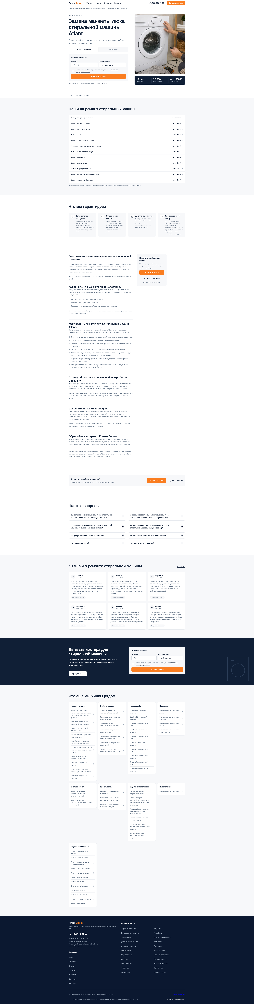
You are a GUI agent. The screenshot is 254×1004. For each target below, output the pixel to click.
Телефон (74, 61)
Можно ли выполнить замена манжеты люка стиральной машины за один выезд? (149, 526)
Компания (73, 952)
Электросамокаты (160, 959)
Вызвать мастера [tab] (84, 49)
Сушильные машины (128, 946)
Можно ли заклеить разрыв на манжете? (148, 535)
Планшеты (158, 946)
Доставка (72, 979)
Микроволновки (126, 955)
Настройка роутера (161, 963)
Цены (99, 3)
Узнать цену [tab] (113, 49)
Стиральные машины (128, 928)
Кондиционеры (126, 963)
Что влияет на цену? (80, 543)
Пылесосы (124, 959)
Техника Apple (159, 950)
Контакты (117, 3)
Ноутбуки (157, 928)
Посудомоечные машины (130, 933)
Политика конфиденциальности (176, 999)
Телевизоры (125, 968)
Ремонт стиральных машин (84, 9)
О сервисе (108, 3)
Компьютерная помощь (162, 937)
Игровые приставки (161, 955)
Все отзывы (181, 567)
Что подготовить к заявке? (142, 543)
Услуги (89, 3)
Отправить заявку (98, 76)
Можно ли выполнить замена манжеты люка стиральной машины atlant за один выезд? (149, 516)
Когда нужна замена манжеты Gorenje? (88, 535)
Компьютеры (125, 972)
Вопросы (87, 95)
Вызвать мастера (176, 3)
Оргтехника (158, 968)
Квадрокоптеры (160, 972)
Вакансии (72, 975)
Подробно (78, 95)
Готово (76, 2)
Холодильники (126, 937)
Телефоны (158, 942)
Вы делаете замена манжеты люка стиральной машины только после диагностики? (91, 526)
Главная (71, 9)
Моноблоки (158, 933)
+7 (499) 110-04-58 (156, 3)
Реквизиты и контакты (179, 994)
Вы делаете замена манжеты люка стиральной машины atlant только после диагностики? (91, 516)
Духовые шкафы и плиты (130, 942)
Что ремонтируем (128, 923)
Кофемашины (126, 950)
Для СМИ (72, 983)
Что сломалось (104, 61)
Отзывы (72, 966)
